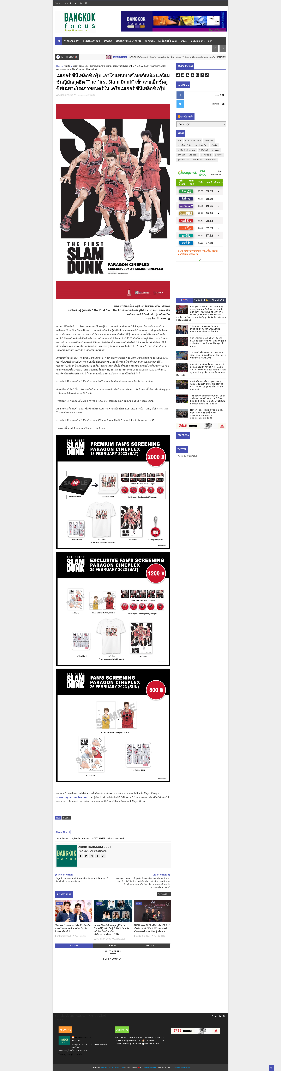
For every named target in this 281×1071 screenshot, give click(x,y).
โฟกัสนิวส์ (203, 150)
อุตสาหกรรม (183, 160)
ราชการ (181, 155)
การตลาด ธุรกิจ (72, 41)
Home (59, 66)
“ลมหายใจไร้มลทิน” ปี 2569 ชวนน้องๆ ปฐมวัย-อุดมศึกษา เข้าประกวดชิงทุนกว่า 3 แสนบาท (208, 355)
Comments (218, 300)
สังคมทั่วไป (206, 155)
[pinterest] (81, 3)
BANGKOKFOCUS (83, 1037)
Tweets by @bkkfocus (186, 455)
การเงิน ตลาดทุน (91, 41)
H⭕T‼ (184, 300)
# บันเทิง (66, 817)
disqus (112, 945)
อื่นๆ (210, 41)
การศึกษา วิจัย (184, 145)
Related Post (64, 894)
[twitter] (75, 3)
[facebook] (70, 3)
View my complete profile (71, 1054)
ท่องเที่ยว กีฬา (198, 41)
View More (165, 894)
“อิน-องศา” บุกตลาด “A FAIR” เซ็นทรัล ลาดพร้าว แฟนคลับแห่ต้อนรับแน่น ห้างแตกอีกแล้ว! (72, 928)
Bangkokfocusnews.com (112, 1067)
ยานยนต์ (108, 41)
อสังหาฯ (219, 155)
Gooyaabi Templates (181, 1067)
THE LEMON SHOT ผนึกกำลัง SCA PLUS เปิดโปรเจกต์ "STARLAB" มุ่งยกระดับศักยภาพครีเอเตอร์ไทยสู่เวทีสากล (152, 928)
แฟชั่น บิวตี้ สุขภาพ (167, 41)
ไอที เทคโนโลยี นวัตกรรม (129, 41)
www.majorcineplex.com (72, 797)
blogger (74, 945)
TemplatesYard (149, 1067)
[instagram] (86, 3)
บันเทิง (184, 41)
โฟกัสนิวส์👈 (201, 300)
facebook (151, 945)
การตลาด (208, 140)
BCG (180, 140)
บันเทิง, (92, 95)
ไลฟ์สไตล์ (150, 41)
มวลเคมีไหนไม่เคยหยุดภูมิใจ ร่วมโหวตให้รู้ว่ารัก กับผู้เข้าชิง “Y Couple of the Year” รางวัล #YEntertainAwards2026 (111, 930)
